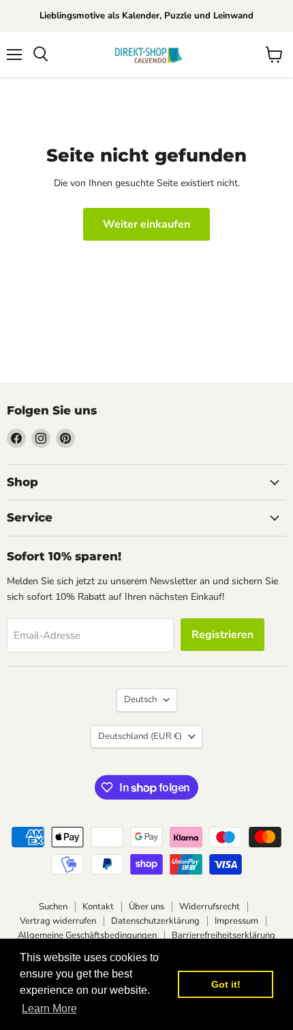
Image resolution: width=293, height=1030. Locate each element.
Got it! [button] (226, 984)
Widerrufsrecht (209, 906)
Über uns (146, 906)
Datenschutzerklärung (155, 921)
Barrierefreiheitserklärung (223, 935)
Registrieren (222, 634)
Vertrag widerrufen (58, 921)
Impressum (236, 921)
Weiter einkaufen (146, 224)
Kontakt (98, 906)
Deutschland (140, 736)
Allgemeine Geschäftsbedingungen (87, 935)
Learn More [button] (49, 1008)
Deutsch (140, 699)
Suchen (53, 906)
